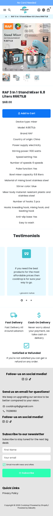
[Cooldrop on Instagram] (23, 379)
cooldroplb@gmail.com (18, 406)
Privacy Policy (10, 493)
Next (48, 47)
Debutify (31, 508)
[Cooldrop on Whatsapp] (26, 379)
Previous (5, 271)
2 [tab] (26, 300)
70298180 (10, 411)
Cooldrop (25, 505)
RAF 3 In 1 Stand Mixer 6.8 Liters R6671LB (29, 16)
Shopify (44, 505)
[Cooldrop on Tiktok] (30, 379)
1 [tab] (22, 300)
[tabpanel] (26, 271)
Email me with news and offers (20, 464)
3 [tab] (31, 300)
